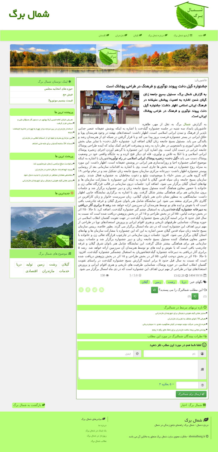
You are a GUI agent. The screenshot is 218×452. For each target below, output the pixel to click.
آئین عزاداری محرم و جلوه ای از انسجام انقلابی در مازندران (47, 138)
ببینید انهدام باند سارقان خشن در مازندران (54, 169)
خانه (201, 35)
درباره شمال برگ (156, 35)
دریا (184, 282)
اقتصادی (31, 271)
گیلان (136, 35)
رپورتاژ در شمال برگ (96, 435)
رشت (171, 282)
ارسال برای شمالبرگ (190, 394)
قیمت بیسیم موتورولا (60, 100)
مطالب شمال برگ (98, 441)
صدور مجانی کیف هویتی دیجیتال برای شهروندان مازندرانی (180, 313)
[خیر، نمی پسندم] (195, 296)
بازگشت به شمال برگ (27, 405)
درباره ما (102, 425)
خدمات (64, 271)
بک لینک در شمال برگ (96, 430)
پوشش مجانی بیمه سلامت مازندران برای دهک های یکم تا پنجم (179, 330)
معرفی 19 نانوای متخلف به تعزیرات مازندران (187, 319)
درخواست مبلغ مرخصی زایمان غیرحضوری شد (53, 164)
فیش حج (68, 94)
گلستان (102, 35)
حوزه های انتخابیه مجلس (58, 88)
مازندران (119, 35)
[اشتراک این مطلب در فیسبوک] (88, 289)
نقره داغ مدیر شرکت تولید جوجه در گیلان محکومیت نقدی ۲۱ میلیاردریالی (174, 324)
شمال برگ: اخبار (192, 405)
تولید (29, 264)
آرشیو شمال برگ (182, 35)
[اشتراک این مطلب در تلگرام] (95, 289)
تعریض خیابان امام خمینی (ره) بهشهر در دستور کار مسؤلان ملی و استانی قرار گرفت (45, 121)
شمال (187, 124)
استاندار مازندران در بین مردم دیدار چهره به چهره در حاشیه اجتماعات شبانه (43, 131)
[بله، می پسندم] (154, 290)
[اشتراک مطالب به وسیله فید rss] (102, 289)
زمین (158, 282)
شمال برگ (29, 14)
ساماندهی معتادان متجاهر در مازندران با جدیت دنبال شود (48, 175)
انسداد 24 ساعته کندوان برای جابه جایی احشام (53, 143)
